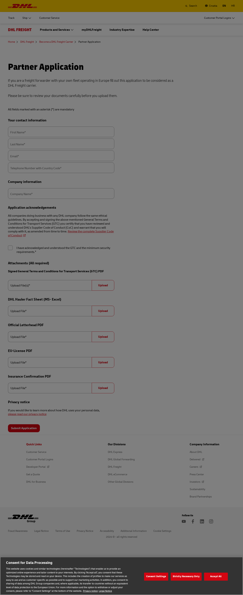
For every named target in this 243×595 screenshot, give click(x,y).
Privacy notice (90, 591)
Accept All (216, 576)
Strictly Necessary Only (186, 576)
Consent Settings (156, 576)
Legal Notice (105, 591)
